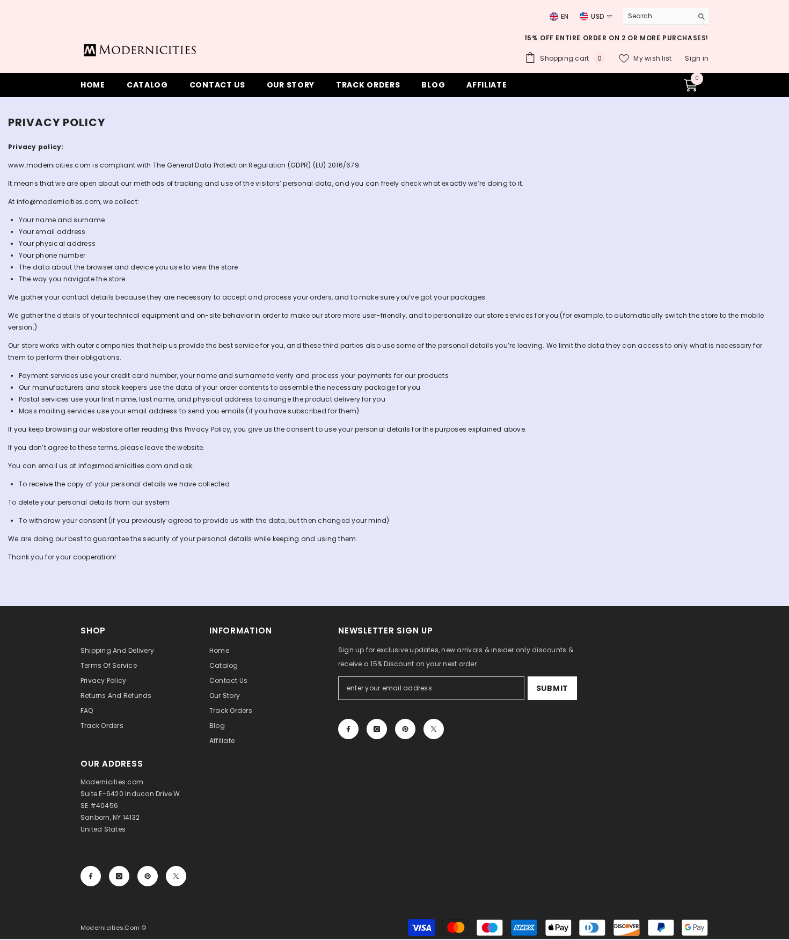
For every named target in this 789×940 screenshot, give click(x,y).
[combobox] (655, 16)
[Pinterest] (405, 729)
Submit (552, 688)
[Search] (665, 16)
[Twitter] (433, 729)
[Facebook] (348, 729)
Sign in (696, 58)
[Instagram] (377, 729)
